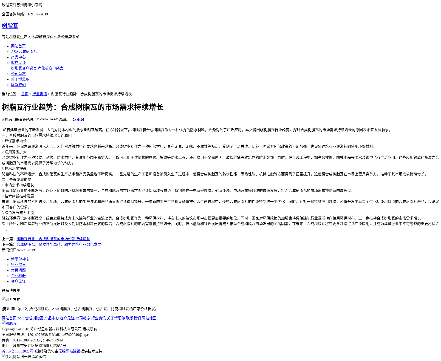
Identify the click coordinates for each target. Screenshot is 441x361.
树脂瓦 (10, 26)
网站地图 (149, 318)
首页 (24, 94)
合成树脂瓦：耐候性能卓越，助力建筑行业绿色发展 (59, 244)
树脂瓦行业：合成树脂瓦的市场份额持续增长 (53, 239)
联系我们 (18, 85)
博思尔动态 (20, 259)
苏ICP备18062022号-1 (19, 351)
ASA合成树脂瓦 (24, 52)
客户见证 (18, 63)
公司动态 (18, 74)
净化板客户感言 (50, 68)
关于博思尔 (20, 79)
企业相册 (18, 276)
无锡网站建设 (69, 351)
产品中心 (18, 57)
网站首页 (18, 46)
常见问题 (18, 270)
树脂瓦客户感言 (24, 68)
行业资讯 (39, 94)
